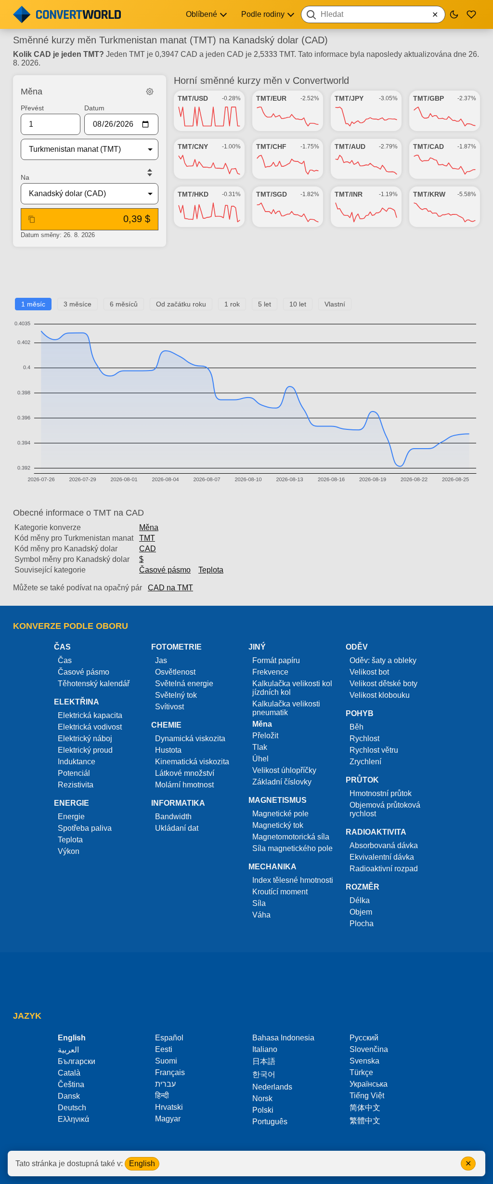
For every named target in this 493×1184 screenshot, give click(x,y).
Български (76, 1061)
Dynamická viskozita (190, 738)
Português (269, 1121)
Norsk (262, 1098)
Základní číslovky (281, 782)
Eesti (163, 1049)
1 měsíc (33, 304)
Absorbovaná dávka (384, 845)
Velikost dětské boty (383, 683)
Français (170, 1072)
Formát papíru (276, 660)
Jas (161, 660)
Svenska (364, 1061)
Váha (261, 915)
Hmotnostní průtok (381, 793)
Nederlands (272, 1087)
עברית (165, 1084)
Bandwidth (173, 816)
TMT (147, 538)
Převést (32, 108)
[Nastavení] (149, 91)
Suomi (166, 1061)
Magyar (168, 1119)
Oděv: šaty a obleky (383, 660)
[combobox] (373, 14)
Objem (361, 912)
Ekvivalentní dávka (382, 857)
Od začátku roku (181, 304)
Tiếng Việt (367, 1095)
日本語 (263, 1061)
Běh (356, 727)
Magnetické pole (280, 814)
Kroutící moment (280, 892)
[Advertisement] (246, 276)
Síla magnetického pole (292, 848)
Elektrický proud (85, 750)
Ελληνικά (73, 1119)
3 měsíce (77, 304)
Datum (94, 108)
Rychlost (364, 738)
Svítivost (169, 707)
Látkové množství (184, 773)
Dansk (69, 1096)
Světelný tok (176, 695)
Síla (259, 903)
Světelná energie (184, 683)
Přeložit (265, 736)
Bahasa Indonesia (283, 1038)
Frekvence (270, 672)
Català (69, 1073)
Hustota (168, 750)
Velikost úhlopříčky (284, 770)
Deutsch (72, 1108)
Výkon (68, 851)
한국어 (263, 1074)
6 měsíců (124, 304)
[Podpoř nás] (471, 14)
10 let (297, 304)
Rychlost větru (374, 750)
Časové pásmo (165, 570)
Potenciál (74, 773)
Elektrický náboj (85, 738)
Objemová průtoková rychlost (385, 809)
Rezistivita (75, 785)
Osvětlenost (175, 672)
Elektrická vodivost (90, 727)
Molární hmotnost (184, 785)
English (142, 1163)
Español (169, 1038)
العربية (68, 1050)
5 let (264, 304)
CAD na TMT (170, 588)
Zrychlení (365, 762)
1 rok (232, 304)
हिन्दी (162, 1095)
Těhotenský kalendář (94, 683)
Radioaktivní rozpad (384, 869)
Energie (71, 816)
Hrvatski (169, 1107)
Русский (364, 1038)
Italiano (264, 1049)
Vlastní (334, 304)
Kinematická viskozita (192, 762)
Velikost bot (369, 672)
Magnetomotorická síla (290, 837)
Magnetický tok (277, 825)
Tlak (259, 747)
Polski (262, 1110)
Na (25, 177)
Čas (65, 660)
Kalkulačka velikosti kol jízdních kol (292, 687)
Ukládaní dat (176, 828)
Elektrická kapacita (90, 715)
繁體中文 (365, 1121)
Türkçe (361, 1072)
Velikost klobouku (380, 695)
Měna (148, 527)
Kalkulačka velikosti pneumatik (286, 708)
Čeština (71, 1084)
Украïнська (369, 1084)
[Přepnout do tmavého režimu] (454, 14)
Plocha (362, 923)
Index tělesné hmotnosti (292, 880)
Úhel (260, 759)
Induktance (76, 762)
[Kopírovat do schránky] (31, 219)
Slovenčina (369, 1049)
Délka (360, 900)
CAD (147, 549)
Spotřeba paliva (85, 828)
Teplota (210, 570)
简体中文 (365, 1108)
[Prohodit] (149, 172)
